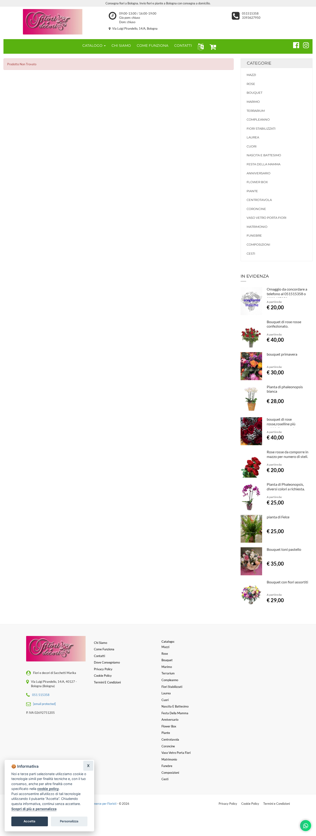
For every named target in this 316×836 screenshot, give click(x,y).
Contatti (99, 656)
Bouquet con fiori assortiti (287, 582)
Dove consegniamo (107, 662)
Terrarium (256, 111)
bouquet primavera (282, 354)
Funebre (254, 235)
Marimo (253, 101)
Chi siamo (100, 643)
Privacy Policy (228, 803)
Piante (252, 191)
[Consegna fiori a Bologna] (52, 21)
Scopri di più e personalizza (33, 809)
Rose (251, 84)
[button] (200, 46)
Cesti (251, 253)
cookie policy (48, 789)
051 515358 (41, 695)
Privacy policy (103, 669)
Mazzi (251, 75)
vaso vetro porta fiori (266, 217)
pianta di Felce (278, 517)
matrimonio (257, 227)
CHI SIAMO (121, 45)
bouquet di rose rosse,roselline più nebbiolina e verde (281, 424)
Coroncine (256, 209)
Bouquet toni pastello (284, 549)
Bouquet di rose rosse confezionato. (284, 324)
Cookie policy (103, 675)
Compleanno (258, 119)
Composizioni (258, 244)
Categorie (259, 63)
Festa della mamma (263, 164)
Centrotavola (259, 200)
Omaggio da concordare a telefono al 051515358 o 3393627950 (287, 294)
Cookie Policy (250, 803)
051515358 (250, 13)
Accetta (29, 821)
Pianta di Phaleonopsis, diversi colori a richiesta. (286, 486)
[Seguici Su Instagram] (304, 44)
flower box (257, 182)
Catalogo (92, 45)
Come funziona (104, 649)
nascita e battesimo (264, 155)
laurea (253, 137)
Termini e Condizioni (276, 803)
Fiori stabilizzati (261, 128)
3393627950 (251, 17)
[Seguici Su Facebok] (294, 44)
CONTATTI (183, 45)
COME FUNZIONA (152, 45)
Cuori (252, 146)
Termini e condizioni (107, 682)
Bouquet (254, 92)
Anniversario (258, 173)
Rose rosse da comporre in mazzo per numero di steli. (287, 454)
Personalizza (69, 821)
